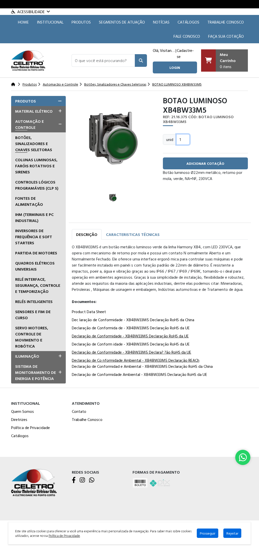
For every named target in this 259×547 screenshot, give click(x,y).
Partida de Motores (36, 253)
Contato (79, 411)
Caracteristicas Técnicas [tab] (133, 234)
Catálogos (188, 22)
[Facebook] (74, 480)
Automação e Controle (29, 124)
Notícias (161, 22)
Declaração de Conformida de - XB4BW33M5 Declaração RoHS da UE (131, 328)
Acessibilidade (31, 12)
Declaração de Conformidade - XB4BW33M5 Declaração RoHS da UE (130, 336)
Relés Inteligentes (34, 301)
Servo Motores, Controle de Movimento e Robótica (31, 337)
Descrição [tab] (86, 234)
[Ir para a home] (34, 482)
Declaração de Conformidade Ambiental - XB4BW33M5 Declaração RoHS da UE (139, 374)
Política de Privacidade (30, 427)
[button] (103, 60)
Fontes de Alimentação (29, 201)
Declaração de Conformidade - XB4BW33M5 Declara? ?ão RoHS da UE (131, 352)
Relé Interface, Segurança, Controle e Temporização (37, 285)
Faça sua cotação (226, 36)
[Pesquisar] (141, 60)
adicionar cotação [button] (205, 163)
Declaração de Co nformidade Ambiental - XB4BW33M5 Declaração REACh (135, 360)
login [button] (174, 67)
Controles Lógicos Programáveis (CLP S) (36, 185)
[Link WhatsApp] (242, 457)
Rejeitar (232, 533)
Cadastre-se (185, 53)
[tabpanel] (160, 311)
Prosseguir (207, 533)
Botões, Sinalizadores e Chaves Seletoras (33, 143)
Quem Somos (22, 411)
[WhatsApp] (91, 480)
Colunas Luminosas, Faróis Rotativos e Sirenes (36, 166)
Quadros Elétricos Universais (35, 266)
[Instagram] (82, 480)
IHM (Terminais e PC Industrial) (34, 217)
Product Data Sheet (89, 312)
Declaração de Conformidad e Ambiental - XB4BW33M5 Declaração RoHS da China (142, 366)
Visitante (167, 50)
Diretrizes (19, 419)
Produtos (81, 22)
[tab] (38, 101)
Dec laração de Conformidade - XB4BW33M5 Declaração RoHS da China (133, 320)
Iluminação (27, 356)
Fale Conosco (187, 36)
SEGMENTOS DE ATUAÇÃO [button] (122, 22)
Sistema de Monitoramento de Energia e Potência (35, 372)
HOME (23, 22)
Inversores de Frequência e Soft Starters (33, 237)
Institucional (50, 22)
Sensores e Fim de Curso (33, 315)
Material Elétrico (34, 111)
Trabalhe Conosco (225, 22)
